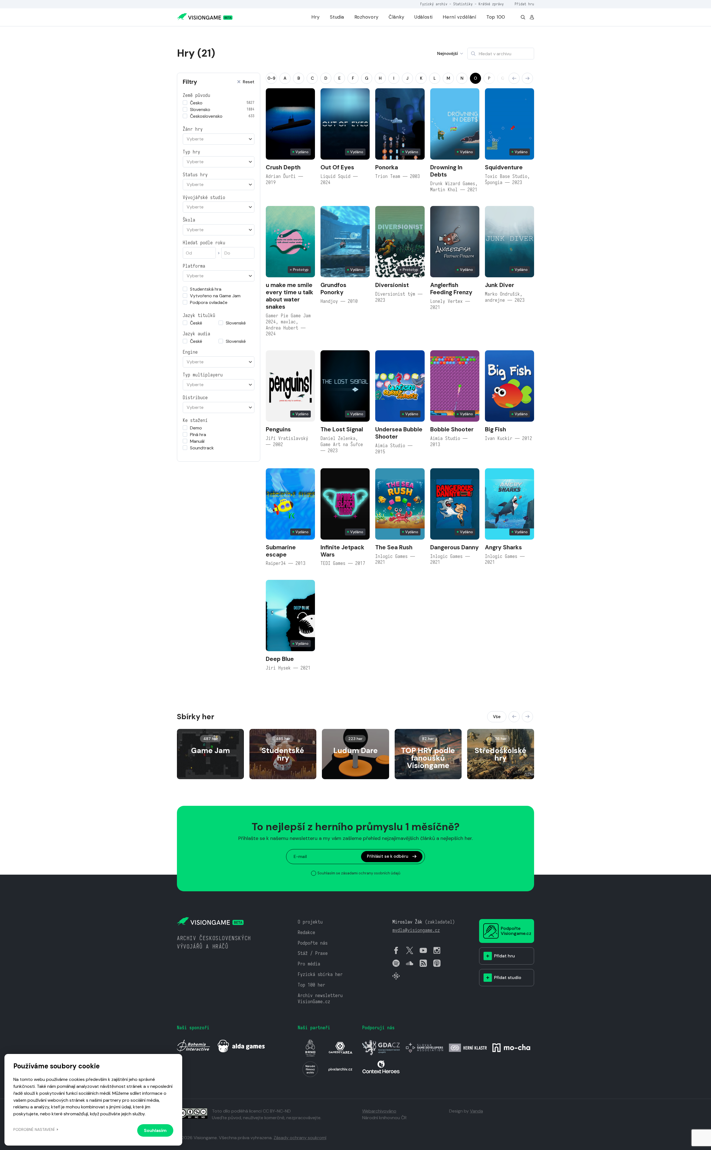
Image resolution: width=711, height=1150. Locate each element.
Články (396, 17)
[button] (514, 78)
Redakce (306, 932)
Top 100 (495, 17)
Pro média (309, 964)
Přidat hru (524, 4)
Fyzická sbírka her (320, 974)
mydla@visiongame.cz (416, 930)
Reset (248, 82)
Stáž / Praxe (313, 953)
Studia (337, 17)
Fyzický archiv (433, 4)
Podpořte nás (313, 943)
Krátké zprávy (491, 4)
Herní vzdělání (459, 17)
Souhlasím (155, 1130)
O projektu (310, 922)
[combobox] (218, 139)
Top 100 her (311, 985)
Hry (315, 17)
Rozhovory (366, 17)
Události (423, 17)
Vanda (476, 1111)
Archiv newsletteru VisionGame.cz (320, 999)
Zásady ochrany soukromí (300, 1138)
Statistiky (463, 4)
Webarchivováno (379, 1111)
